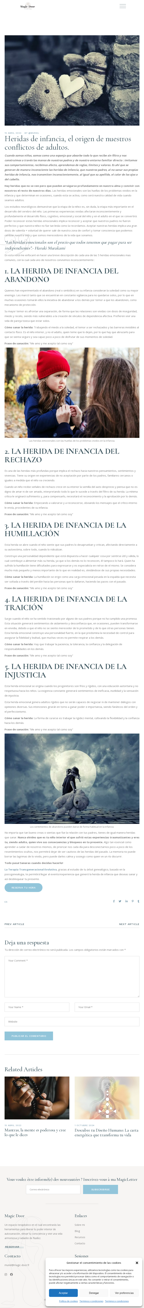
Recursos (80, 1237)
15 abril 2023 (13, 133)
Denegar (94, 1292)
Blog (77, 1231)
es (6, 902)
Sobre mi (80, 1224)
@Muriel (33, 133)
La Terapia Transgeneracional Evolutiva (31, 869)
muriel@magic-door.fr (17, 1265)
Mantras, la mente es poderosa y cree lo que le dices (35, 1132)
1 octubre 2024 (84, 1125)
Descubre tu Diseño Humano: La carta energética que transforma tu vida (106, 1133)
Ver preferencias (124, 1292)
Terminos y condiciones (91, 1301)
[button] (137, 1263)
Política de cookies (68, 1301)
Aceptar (63, 1292)
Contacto (80, 1243)
